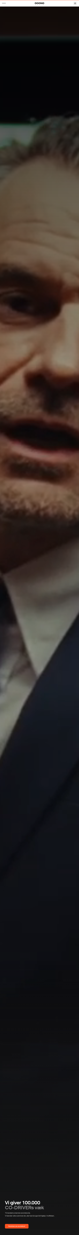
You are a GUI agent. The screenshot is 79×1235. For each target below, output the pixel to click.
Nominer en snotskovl (16, 1226)
